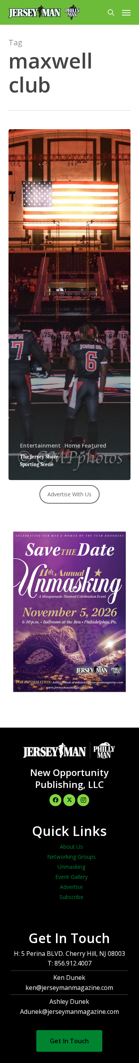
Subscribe (71, 897)
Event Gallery (71, 876)
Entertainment (40, 445)
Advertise (71, 886)
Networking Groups (71, 856)
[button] (126, 12)
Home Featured (85, 445)
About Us (71, 846)
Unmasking (71, 866)
